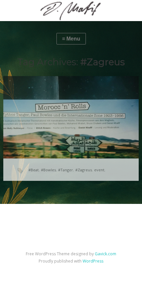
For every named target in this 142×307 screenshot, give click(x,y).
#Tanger (65, 169)
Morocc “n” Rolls (50, 108)
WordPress (93, 261)
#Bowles (48, 169)
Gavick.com (105, 254)
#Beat (33, 169)
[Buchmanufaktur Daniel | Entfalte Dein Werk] (71, 10)
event (99, 169)
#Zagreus (83, 169)
